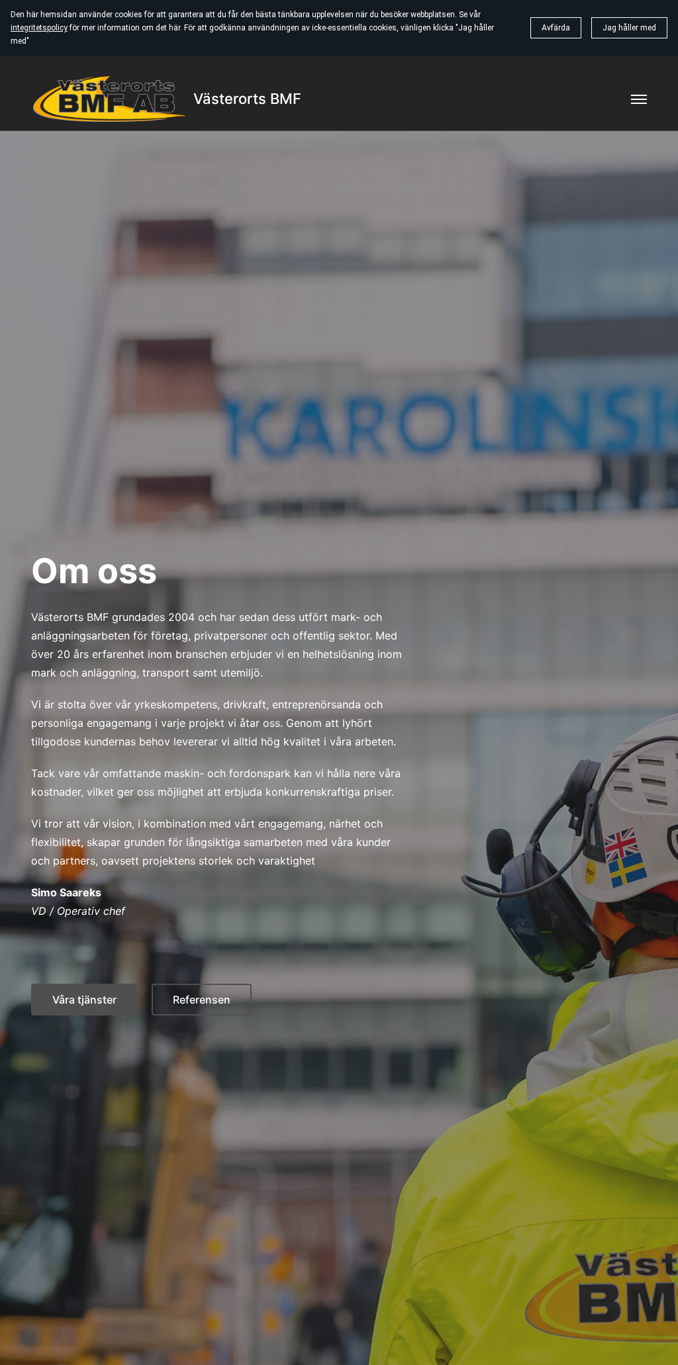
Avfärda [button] (556, 27)
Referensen (201, 999)
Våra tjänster (84, 999)
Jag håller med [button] (629, 27)
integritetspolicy (39, 27)
